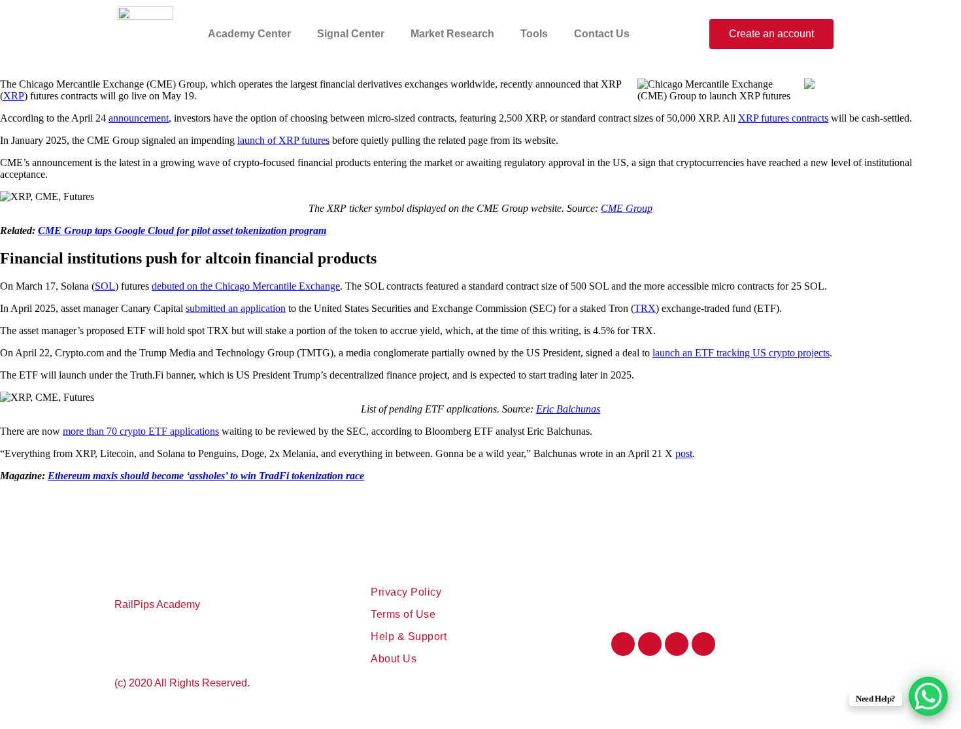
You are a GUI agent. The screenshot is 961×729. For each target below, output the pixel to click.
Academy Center (249, 33)
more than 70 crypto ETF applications (141, 431)
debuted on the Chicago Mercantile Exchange (246, 286)
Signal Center (350, 33)
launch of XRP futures (283, 140)
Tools (534, 33)
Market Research (452, 33)
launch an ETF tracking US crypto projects (741, 352)
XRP (13, 95)
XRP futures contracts (783, 118)
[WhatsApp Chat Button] (928, 696)
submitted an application (236, 308)
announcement (139, 118)
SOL (105, 286)
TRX (645, 308)
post (683, 453)
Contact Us (602, 33)
